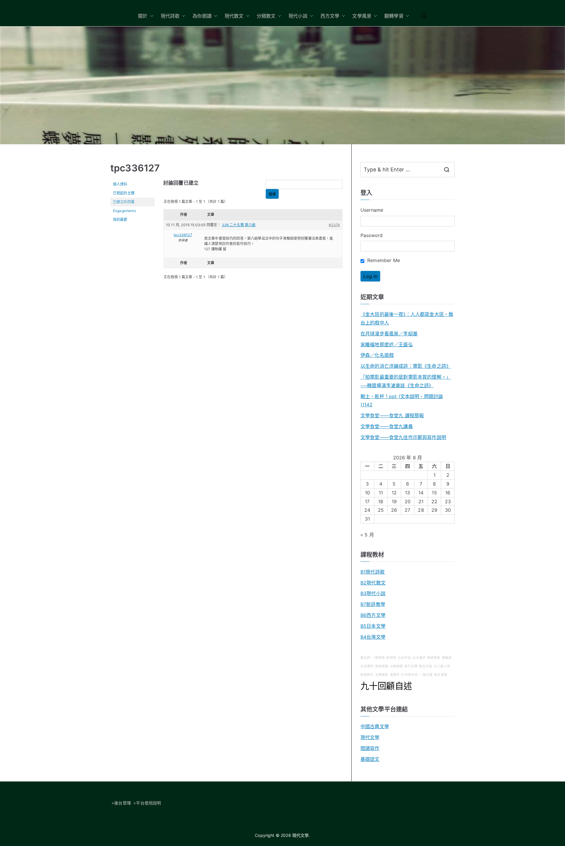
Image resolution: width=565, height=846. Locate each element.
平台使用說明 (148, 802)
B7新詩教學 (372, 604)
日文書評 (367, 666)
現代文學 (370, 737)
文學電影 (381, 675)
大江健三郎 (442, 666)
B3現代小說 (372, 593)
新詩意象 (434, 658)
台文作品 (404, 658)
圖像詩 (447, 658)
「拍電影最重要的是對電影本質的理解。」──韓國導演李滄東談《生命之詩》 (405, 381)
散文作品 (425, 666)
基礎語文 (370, 759)
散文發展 (440, 675)
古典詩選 (396, 666)
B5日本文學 (372, 626)
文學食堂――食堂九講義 (386, 426)
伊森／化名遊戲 (377, 355)
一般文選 (426, 675)
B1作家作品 (409, 675)
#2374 (334, 225)
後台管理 (122, 802)
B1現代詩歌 (372, 572)
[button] (151, 16)
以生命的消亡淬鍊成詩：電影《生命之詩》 (405, 366)
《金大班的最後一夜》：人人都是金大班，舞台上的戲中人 (406, 318)
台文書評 (419, 658)
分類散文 (266, 16)
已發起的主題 (123, 193)
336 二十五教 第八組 (239, 225)
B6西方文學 (372, 615)
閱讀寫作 (370, 748)
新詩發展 (381, 666)
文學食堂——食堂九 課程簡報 (392, 415)
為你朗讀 (202, 16)
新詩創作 (367, 675)
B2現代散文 (372, 583)
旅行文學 (411, 666)
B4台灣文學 (372, 637)
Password (371, 235)
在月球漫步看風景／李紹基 (389, 334)
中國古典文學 (374, 726)
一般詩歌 (378, 658)
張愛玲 (395, 675)
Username (371, 210)
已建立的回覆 (123, 202)
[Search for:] (407, 169)
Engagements (124, 210)
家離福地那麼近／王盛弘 (386, 344)
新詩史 (391, 658)
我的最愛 (120, 219)
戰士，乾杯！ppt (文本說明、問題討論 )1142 (401, 400)
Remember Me (383, 260)
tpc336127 (135, 168)
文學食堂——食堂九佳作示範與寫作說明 (403, 437)
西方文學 (330, 16)
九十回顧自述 (386, 686)
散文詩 (365, 658)
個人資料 (120, 184)
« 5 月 (367, 535)
